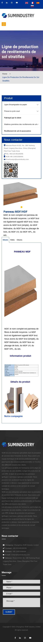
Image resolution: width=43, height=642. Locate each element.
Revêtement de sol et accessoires (17, 131)
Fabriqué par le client (12, 118)
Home (4, 74)
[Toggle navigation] (4, 24)
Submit (8, 612)
